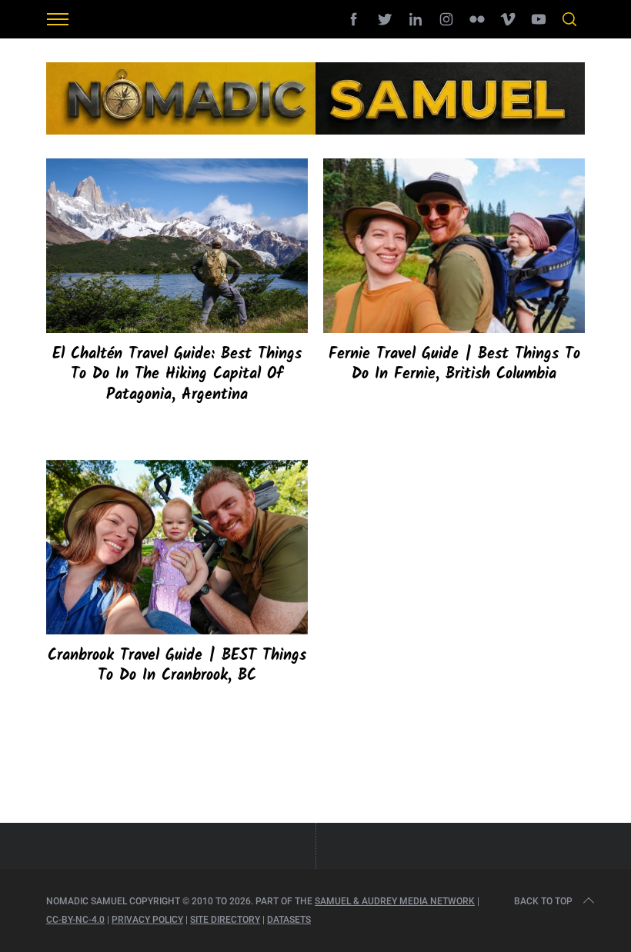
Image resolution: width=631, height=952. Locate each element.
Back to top (543, 901)
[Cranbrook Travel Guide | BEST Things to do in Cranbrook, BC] (177, 547)
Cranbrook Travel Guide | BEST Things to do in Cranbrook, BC (177, 666)
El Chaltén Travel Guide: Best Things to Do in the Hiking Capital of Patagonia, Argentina (177, 374)
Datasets (289, 919)
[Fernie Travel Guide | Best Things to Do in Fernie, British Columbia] (454, 245)
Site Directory (225, 919)
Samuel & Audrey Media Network (395, 901)
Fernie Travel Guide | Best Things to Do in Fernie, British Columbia (454, 364)
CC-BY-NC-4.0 (75, 919)
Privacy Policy (147, 919)
